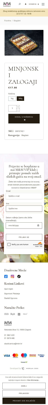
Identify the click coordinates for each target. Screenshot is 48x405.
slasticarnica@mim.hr (13, 343)
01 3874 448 (9, 338)
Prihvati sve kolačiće (24, 401)
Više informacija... (33, 380)
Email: (8, 191)
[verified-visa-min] (41, 355)
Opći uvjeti (8, 289)
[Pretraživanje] (19, 4)
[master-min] (15, 355)
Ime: (7, 203)
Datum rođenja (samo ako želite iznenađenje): (19, 219)
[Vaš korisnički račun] (24, 4)
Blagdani (24, 135)
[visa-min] (6, 355)
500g (20, 98)
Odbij (24, 386)
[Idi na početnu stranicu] (7, 4)
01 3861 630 (9, 335)
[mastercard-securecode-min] (32, 355)
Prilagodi (24, 393)
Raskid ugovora (10, 298)
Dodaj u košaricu (24, 117)
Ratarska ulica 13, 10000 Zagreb (17, 329)
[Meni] (43, 4)
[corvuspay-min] (24, 362)
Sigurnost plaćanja (12, 293)
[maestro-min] (24, 355)
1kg (12, 98)
